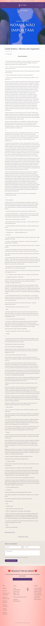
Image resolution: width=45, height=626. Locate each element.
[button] (3, 5)
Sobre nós (5, 590)
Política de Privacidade (5, 605)
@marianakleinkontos (10, 532)
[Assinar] (31, 579)
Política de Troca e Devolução (6, 594)
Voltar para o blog (23, 536)
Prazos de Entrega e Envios (6, 598)
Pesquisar (5, 588)
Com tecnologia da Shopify (25, 622)
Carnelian (19, 622)
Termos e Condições (5, 609)
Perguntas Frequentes (5, 613)
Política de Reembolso (5, 601)
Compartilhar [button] (9, 54)
